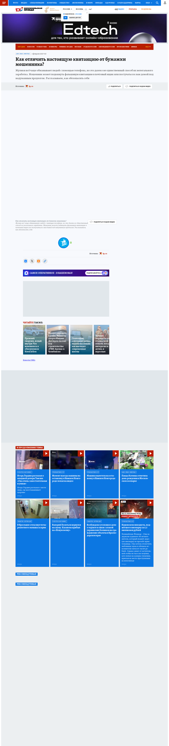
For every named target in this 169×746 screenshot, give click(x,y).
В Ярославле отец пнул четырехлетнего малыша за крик (32, 526)
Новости (30, 47)
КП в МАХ (78, 47)
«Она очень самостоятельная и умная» (32, 479)
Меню (4, 3)
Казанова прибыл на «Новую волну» (66, 527)
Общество (64, 3)
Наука (137, 3)
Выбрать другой (75, 17)
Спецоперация (37, 3)
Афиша (134, 47)
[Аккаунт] (165, 3)
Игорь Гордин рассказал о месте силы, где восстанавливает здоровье (31, 490)
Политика (52, 3)
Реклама (133, 9)
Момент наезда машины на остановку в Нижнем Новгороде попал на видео (66, 478)
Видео (24, 3)
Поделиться (116, 86)
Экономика (77, 3)
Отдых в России (90, 47)
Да (65, 17)
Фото (15, 3)
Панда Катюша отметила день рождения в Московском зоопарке (135, 478)
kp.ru (31, 86)
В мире (89, 3)
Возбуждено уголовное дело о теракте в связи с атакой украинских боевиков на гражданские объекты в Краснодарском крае (102, 530)
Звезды (99, 3)
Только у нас (42, 47)
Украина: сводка (66, 47)
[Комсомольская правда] (29, 9)
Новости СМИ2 (29, 360)
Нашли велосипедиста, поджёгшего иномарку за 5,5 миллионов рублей (136, 527)
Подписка (146, 9)
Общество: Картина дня (24, 521)
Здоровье (110, 3)
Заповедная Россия (107, 47)
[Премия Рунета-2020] (50, 9)
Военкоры (53, 47)
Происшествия (123, 47)
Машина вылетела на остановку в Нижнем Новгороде (101, 477)
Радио (121, 9)
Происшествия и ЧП (58, 472)
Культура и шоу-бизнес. (25, 472)
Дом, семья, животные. (23, 53)
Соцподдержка (124, 3)
